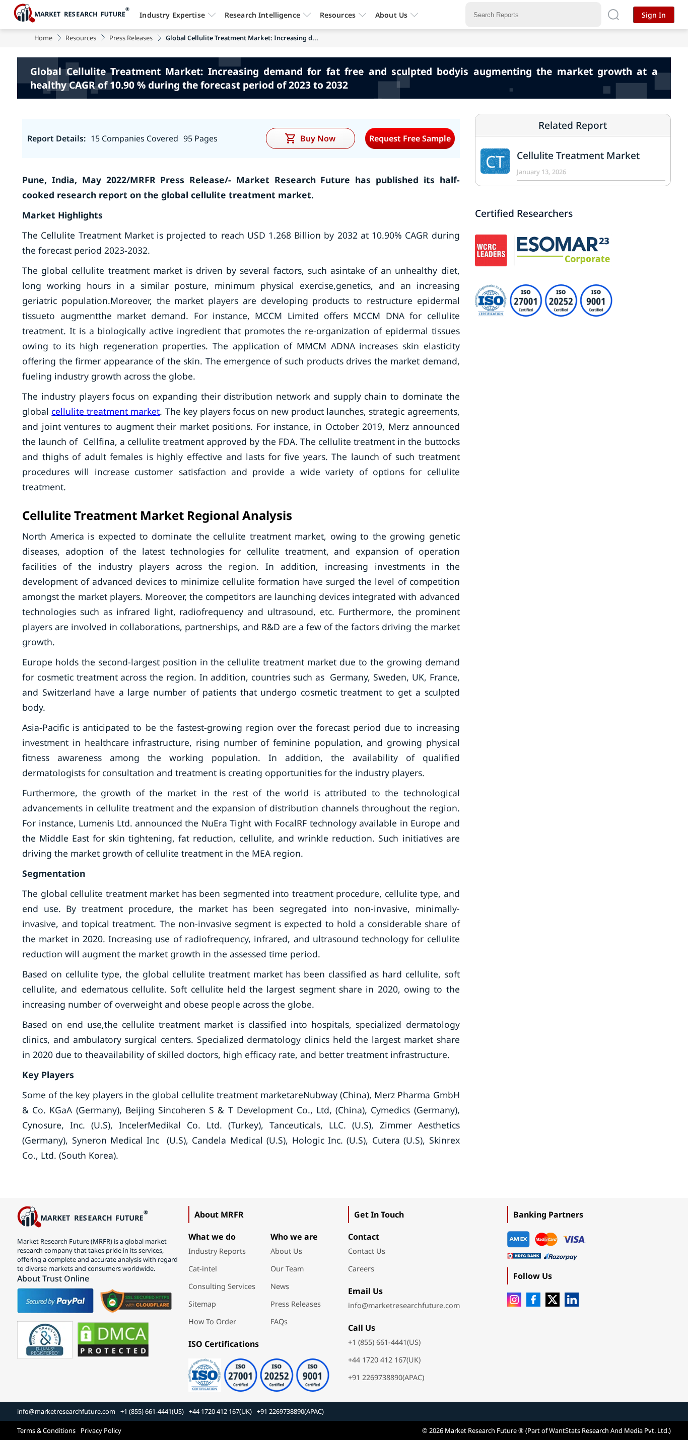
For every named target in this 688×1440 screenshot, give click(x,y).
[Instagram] (514, 1300)
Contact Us (366, 1251)
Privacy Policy (101, 1430)
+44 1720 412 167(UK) (384, 1360)
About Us (391, 15)
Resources (80, 37)
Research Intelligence (262, 15)
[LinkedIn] (572, 1300)
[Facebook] (533, 1300)
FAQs (279, 1321)
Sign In (654, 15)
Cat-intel (202, 1268)
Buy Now (317, 138)
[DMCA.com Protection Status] (113, 1339)
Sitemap (202, 1304)
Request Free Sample (410, 138)
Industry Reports (217, 1251)
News (279, 1286)
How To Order (212, 1321)
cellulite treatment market (105, 411)
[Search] (613, 14)
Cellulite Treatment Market (578, 155)
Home (43, 37)
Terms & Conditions (46, 1430)
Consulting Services (221, 1286)
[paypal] (55, 1300)
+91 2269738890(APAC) (386, 1377)
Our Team (287, 1268)
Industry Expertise (172, 15)
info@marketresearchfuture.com (404, 1305)
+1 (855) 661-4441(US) (384, 1342)
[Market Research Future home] (74, 14)
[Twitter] (552, 1300)
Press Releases (131, 37)
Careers (361, 1268)
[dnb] (45, 1339)
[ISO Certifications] (258, 1371)
